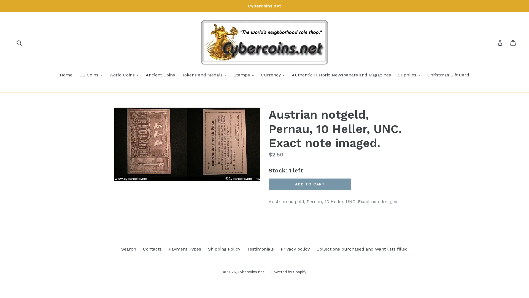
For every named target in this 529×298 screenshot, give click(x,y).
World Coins (125, 75)
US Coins (92, 75)
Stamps (245, 75)
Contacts (152, 249)
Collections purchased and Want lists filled (362, 249)
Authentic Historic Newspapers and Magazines (341, 75)
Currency (274, 75)
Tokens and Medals (206, 75)
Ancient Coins (160, 75)
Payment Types (185, 249)
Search (128, 249)
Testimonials (260, 249)
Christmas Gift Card (448, 75)
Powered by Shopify (288, 272)
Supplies (410, 75)
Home (66, 75)
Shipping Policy (224, 249)
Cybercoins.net (251, 272)
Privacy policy (295, 249)
